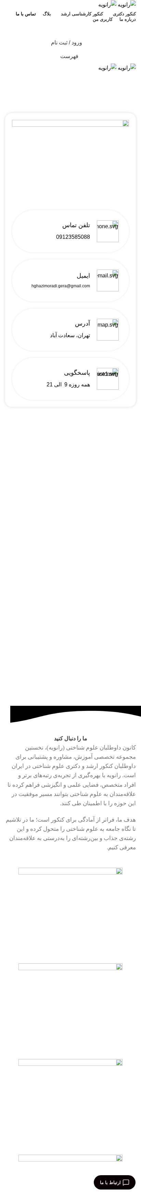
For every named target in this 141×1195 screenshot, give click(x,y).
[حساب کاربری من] (70, 92)
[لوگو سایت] (126, 4)
